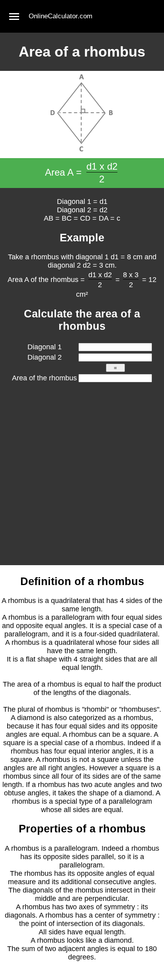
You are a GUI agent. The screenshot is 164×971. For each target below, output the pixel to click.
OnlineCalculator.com (60, 16)
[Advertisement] (82, 479)
